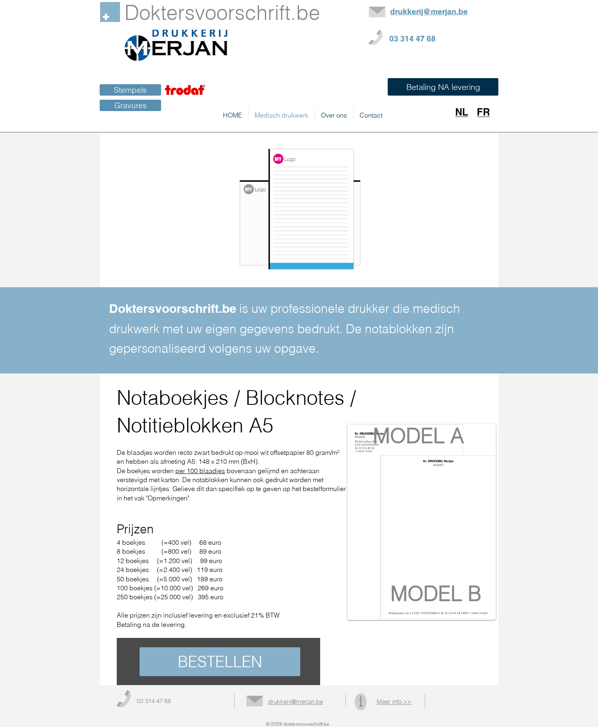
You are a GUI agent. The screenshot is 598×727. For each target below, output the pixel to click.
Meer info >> (394, 701)
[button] (443, 87)
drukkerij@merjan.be (295, 701)
